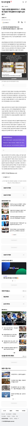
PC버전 (17, 410)
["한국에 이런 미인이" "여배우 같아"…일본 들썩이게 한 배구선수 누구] (5, 225)
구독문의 (8, 416)
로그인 (4, 410)
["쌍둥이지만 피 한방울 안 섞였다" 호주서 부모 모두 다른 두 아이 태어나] (5, 213)
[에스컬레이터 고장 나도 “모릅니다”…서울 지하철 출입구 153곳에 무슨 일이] (6, 390)
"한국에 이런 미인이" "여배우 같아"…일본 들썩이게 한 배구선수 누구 (18, 223)
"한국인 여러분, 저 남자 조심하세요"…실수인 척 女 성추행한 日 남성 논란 (17, 230)
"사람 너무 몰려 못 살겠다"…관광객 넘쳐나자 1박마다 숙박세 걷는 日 (14, 140)
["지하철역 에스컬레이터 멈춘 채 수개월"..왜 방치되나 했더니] (22, 350)
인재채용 (14, 414)
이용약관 (11, 418)
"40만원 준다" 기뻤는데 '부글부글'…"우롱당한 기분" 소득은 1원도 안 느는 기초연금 (14, 142)
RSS (17, 416)
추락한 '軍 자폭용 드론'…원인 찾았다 (18, 394)
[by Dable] (24, 356)
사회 (2, 6)
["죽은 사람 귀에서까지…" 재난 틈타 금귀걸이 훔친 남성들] (22, 331)
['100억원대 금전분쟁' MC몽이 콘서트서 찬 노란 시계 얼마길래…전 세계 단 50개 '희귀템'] (5, 219)
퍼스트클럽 (3, 416)
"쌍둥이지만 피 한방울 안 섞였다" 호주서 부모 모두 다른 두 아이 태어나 (18, 211)
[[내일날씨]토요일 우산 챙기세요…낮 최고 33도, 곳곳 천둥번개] (22, 337)
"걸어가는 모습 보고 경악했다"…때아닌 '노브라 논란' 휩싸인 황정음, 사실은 (18, 205)
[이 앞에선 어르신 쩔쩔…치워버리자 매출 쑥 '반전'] (6, 383)
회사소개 (3, 414)
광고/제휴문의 (8, 414)
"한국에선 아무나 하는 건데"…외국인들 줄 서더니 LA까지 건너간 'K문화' (11, 343)
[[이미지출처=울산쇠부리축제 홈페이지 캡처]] (14, 66)
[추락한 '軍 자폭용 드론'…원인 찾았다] (6, 397)
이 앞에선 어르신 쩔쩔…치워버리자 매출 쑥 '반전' (18, 381)
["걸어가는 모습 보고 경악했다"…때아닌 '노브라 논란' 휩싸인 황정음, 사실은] (5, 207)
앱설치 (11, 410)
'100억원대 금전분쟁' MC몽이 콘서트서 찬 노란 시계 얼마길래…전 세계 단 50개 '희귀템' (17, 217)
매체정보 (15, 418)
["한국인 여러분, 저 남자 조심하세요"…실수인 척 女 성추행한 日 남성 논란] (5, 232)
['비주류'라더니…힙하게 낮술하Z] (6, 376)
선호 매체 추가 (6, 22)
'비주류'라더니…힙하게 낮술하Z (18, 374)
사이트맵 (23, 410)
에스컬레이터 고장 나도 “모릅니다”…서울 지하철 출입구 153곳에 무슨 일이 (18, 388)
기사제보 (13, 416)
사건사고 (6, 6)
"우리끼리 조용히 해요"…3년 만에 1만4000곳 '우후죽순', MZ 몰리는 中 (14, 145)
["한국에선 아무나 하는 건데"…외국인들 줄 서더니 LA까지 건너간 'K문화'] (22, 344)
